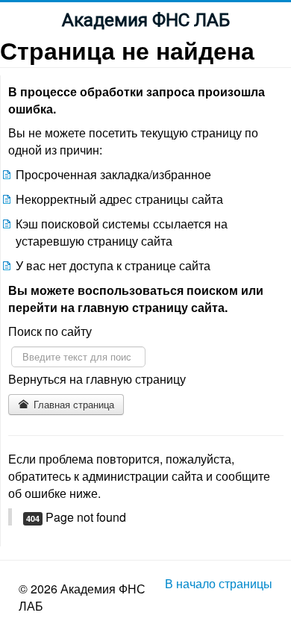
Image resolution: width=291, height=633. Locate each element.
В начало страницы (218, 583)
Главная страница (72, 404)
